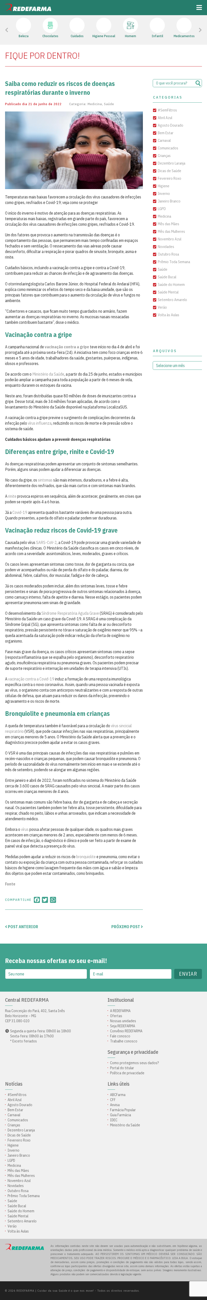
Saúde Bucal (167, 277)
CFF (113, 1100)
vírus (25, 829)
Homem (130, 36)
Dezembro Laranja (171, 163)
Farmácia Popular (123, 1110)
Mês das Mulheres (171, 231)
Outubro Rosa (168, 254)
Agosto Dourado (170, 125)
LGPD (162, 208)
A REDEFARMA (120, 1011)
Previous (18, 30)
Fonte (10, 883)
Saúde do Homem (171, 284)
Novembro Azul (169, 239)
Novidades (166, 246)
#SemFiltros (167, 110)
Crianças (164, 155)
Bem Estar (165, 132)
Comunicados (168, 148)
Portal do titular (122, 1068)
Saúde (109, 104)
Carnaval (164, 140)
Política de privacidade (127, 1073)
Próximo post (126, 926)
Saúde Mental (168, 292)
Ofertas (116, 1016)
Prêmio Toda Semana (174, 261)
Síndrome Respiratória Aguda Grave (70, 613)
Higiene (163, 186)
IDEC (113, 1120)
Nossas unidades (123, 1021)
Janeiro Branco (169, 201)
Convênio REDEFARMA (126, 1031)
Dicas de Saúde (169, 170)
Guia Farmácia (120, 1115)
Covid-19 (19, 512)
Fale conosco (120, 1036)
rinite (12, 496)
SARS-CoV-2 (46, 542)
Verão (162, 307)
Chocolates (50, 36)
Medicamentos (184, 36)
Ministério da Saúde (48, 374)
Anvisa (115, 1105)
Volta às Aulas (168, 314)
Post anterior (22, 926)
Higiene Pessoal (103, 36)
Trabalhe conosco (123, 1041)
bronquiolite (86, 856)
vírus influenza (39, 423)
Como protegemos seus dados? (134, 1063)
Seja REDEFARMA (122, 1026)
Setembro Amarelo (172, 299)
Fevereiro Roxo (169, 178)
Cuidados (77, 36)
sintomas (45, 480)
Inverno (164, 193)
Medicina (95, 104)
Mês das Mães (168, 223)
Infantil (157, 36)
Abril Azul (165, 117)
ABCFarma (117, 1094)
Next (193, 30)
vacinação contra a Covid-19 (31, 678)
